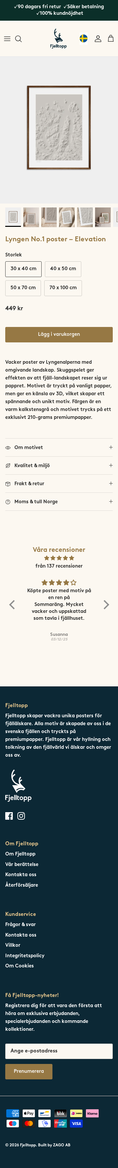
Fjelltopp (28, 1145)
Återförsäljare (21, 885)
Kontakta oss (20, 875)
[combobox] (84, 38)
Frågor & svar (20, 924)
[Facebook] (9, 816)
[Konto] (96, 39)
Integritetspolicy (25, 956)
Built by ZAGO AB (54, 1145)
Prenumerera (29, 1071)
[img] (59, 558)
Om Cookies (19, 966)
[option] (59, 130)
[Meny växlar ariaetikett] (7, 39)
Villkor (12, 945)
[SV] (84, 38)
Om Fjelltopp (20, 854)
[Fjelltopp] (58, 38)
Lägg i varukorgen (59, 334)
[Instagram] (21, 816)
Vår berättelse (21, 864)
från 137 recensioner (59, 566)
